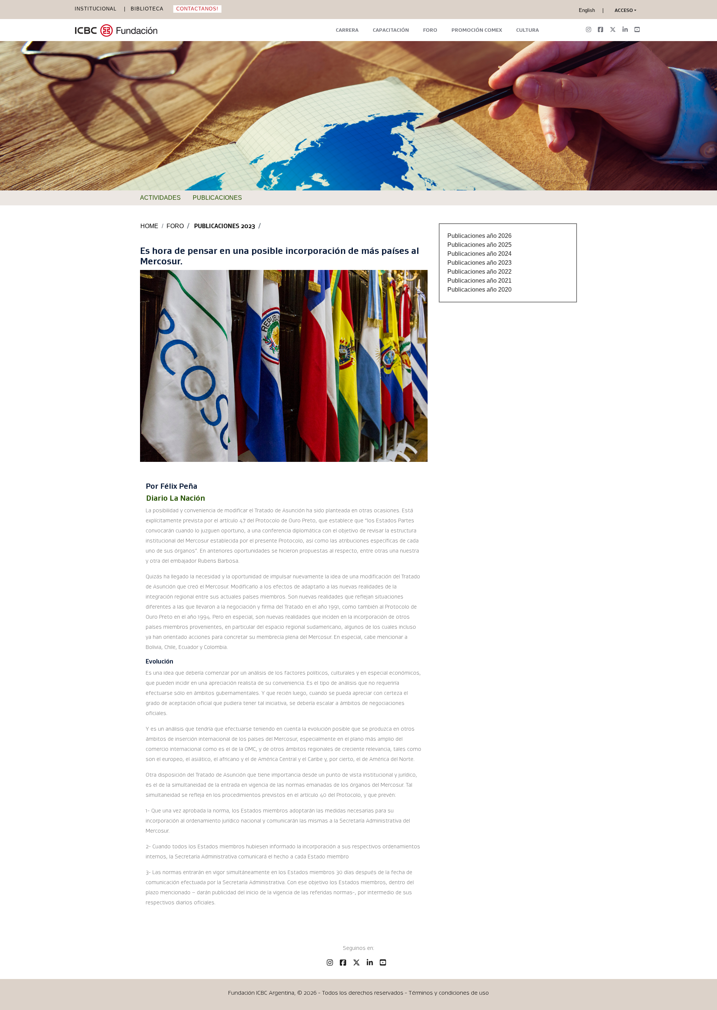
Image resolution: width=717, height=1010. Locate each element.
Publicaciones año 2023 (479, 263)
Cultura (527, 30)
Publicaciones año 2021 (479, 280)
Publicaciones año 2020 (479, 289)
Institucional (96, 9)
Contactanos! (197, 9)
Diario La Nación (175, 498)
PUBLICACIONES (217, 198)
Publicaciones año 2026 (479, 236)
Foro (430, 30)
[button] (623, 10)
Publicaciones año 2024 (479, 254)
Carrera (347, 30)
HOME (149, 226)
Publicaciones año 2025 (479, 245)
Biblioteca (147, 9)
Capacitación (391, 30)
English (587, 10)
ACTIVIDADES (160, 198)
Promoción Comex (476, 30)
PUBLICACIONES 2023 (224, 226)
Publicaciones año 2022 (479, 271)
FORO (175, 226)
